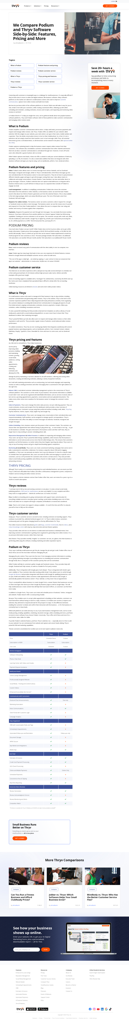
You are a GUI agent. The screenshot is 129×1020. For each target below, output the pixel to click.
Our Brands (69, 976)
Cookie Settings (93, 1018)
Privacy (40, 1018)
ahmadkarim (19, 43)
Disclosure (34, 1018)
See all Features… (21, 1003)
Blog (42, 988)
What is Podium (16, 65)
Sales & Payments (15, 405)
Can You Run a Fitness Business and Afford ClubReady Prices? (22, 897)
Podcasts (43, 991)
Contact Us (69, 991)
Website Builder (20, 982)
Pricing (46, 6)
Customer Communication (17, 415)
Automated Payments (22, 997)
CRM (17, 988)
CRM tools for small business (29, 491)
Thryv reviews (15, 82)
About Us (68, 973)
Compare (16, 889)
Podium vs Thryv (16, 87)
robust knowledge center (16, 527)
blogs (42, 525)
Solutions (37, 6)
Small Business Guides (47, 985)
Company (69, 970)
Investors (68, 988)
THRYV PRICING (20, 465)
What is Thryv (15, 76)
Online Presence (32, 435)
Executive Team (70, 979)
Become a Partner (71, 985)
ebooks (35, 287)
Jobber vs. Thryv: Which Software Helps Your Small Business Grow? (63, 897)
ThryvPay (68, 409)
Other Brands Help (95, 979)
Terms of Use (47, 1018)
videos (66, 525)
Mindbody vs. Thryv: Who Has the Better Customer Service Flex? (102, 897)
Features (18, 970)
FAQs (42, 1000)
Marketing (12, 448)
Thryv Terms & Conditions (58, 1018)
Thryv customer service (46, 82)
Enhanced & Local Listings (23, 973)
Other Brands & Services (97, 970)
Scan (45, 949)
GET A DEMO (110, 6)
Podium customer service (47, 71)
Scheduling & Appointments (24, 985)
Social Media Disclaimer (71, 1018)
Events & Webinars (46, 994)
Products (27, 6)
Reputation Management (17, 435)
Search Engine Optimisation (97, 973)
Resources (54, 6)
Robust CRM (13, 390)
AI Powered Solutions (22, 1000)
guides (36, 525)
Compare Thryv (45, 982)
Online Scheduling (14, 425)
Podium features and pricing (48, 65)
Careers (68, 982)
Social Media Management (23, 979)
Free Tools (44, 976)
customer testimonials (51, 525)
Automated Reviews (21, 994)
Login (113, 1)
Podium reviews (16, 71)
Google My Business (15, 574)
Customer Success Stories (48, 979)
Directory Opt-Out (83, 1018)
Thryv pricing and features (47, 76)
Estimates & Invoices (21, 991)
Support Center (45, 997)
